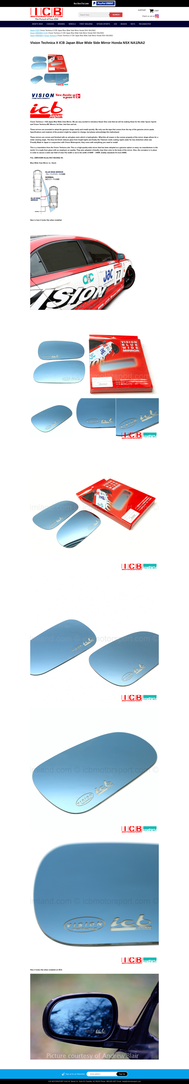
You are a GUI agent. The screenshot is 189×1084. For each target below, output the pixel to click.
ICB (115, 24)
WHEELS (72, 24)
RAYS (133, 24)
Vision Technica (50, 36)
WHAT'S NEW (37, 24)
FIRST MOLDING (86, 24)
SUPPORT (142, 10)
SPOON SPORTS (103, 24)
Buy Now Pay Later (81, 3)
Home (32, 30)
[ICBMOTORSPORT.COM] (46, 14)
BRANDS (61, 24)
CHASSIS (50, 24)
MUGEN (124, 24)
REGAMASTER (145, 24)
